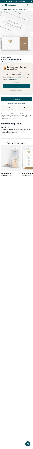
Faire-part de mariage (12, 9)
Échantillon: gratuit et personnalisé (9, 61)
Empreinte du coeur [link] (23, 9)
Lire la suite (3, 134)
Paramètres (16, 82)
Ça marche (16, 86)
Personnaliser (16, 99)
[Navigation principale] (2, 5)
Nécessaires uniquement (16, 90)
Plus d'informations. (13, 79)
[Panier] (30, 5)
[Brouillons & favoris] (27, 5)
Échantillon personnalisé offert (16, 103)
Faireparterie (4, 9)
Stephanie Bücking (9, 63)
